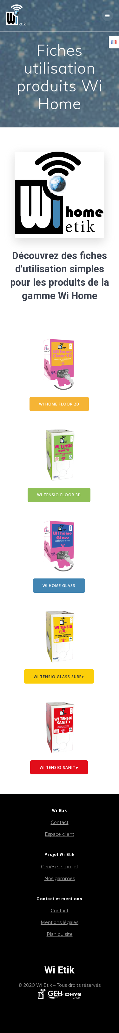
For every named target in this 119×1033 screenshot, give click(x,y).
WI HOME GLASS (59, 585)
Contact (60, 822)
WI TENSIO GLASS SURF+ (59, 676)
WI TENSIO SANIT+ (59, 767)
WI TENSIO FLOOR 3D (59, 494)
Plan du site (60, 934)
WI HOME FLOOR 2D (59, 403)
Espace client (59, 834)
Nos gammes (59, 878)
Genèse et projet (59, 867)
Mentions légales (59, 922)
